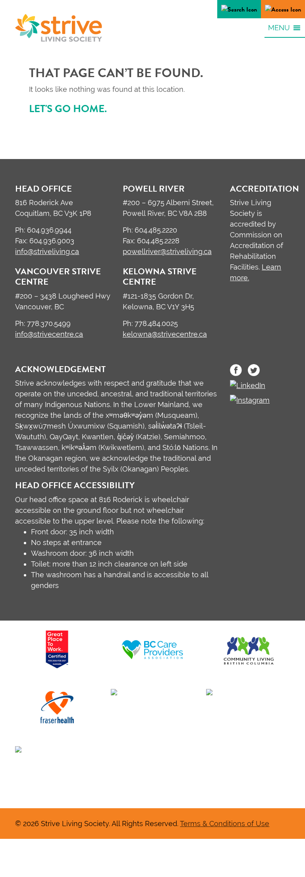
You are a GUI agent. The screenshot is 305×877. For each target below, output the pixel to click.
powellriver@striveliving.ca (167, 251)
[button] (279, 27)
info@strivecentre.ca (49, 334)
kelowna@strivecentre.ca (165, 334)
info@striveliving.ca (47, 251)
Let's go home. (68, 108)
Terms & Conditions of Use (224, 823)
